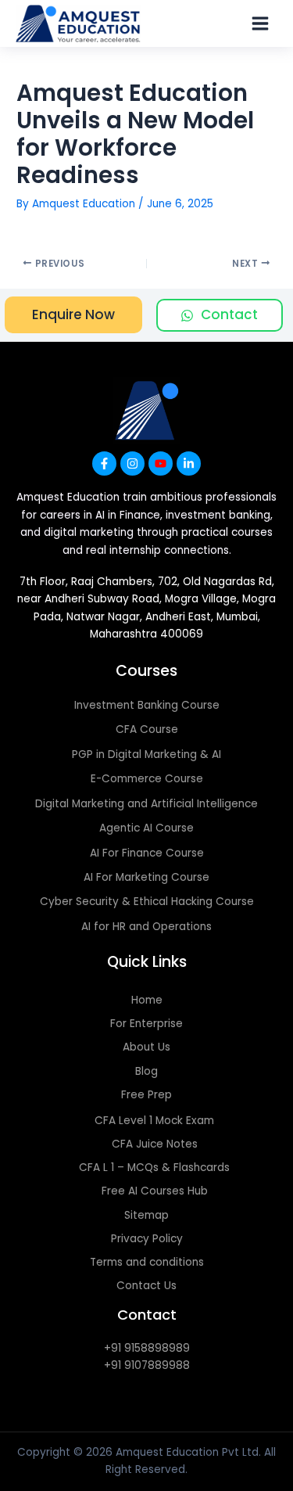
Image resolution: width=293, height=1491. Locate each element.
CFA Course (147, 729)
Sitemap (146, 1215)
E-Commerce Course (147, 778)
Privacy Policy (147, 1238)
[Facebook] (104, 463)
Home (147, 1000)
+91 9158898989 (147, 1348)
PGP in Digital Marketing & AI (146, 754)
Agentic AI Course (146, 828)
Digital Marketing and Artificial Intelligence (146, 803)
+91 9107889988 (147, 1365)
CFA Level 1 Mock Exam (154, 1120)
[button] (73, 314)
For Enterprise (146, 1023)
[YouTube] (160, 463)
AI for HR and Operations (146, 926)
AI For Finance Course (147, 853)
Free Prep (146, 1094)
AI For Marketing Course (146, 877)
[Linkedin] (189, 463)
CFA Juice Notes (155, 1144)
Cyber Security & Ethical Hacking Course (147, 901)
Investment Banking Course (147, 705)
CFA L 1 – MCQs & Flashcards (154, 1167)
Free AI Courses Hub (155, 1191)
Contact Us (146, 1285)
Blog (146, 1071)
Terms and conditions (147, 1262)
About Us (146, 1047)
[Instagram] (132, 463)
